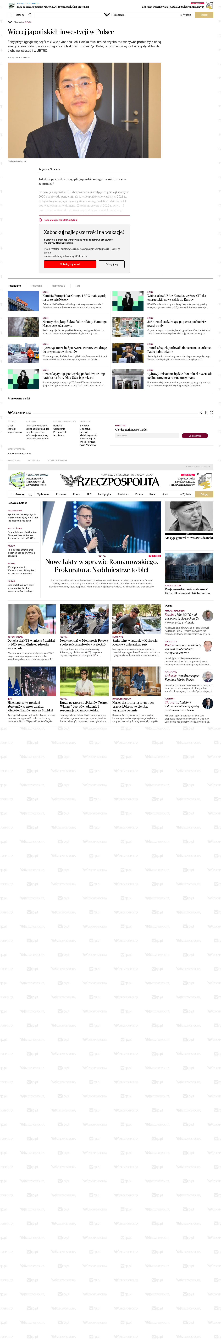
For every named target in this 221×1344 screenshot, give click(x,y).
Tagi (77, 285)
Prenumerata (60, 432)
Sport (165, 494)
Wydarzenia (43, 494)
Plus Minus (123, 494)
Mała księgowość (88, 435)
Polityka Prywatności (36, 425)
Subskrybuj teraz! (70, 264)
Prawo (76, 494)
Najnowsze (58, 285)
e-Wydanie (185, 15)
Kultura (139, 494)
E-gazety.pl (85, 429)
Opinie (168, 605)
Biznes (28, 22)
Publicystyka (104, 494)
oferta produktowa (57, 460)
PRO (89, 494)
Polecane (36, 285)
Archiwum (58, 435)
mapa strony (14, 460)
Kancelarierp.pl (87, 438)
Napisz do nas (15, 432)
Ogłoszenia (59, 429)
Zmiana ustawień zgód (37, 429)
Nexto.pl (84, 432)
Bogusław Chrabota (49, 169)
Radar (152, 494)
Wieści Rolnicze (87, 442)
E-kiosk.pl (84, 425)
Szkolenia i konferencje (19, 453)
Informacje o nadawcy (37, 435)
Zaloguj (204, 15)
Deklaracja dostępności (37, 438)
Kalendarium (34, 460)
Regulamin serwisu (35, 432)
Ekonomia (119, 14)
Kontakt (12, 429)
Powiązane (14, 285)
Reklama (57, 425)
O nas (10, 425)
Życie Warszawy (88, 445)
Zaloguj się (111, 264)
